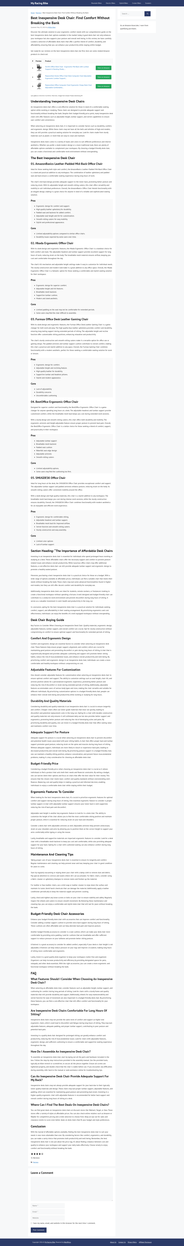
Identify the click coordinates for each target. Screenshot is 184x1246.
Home (32, 13)
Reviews (38, 13)
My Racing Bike (39, 3)
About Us (113, 1242)
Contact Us (122, 1242)
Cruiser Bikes (136, 3)
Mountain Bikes (96, 3)
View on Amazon (104, 68)
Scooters (148, 3)
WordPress (67, 1242)
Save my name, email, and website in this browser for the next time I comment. (64, 1223)
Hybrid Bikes (123, 3)
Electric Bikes (110, 3)
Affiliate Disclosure (145, 1242)
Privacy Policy (132, 1242)
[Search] (147, 13)
